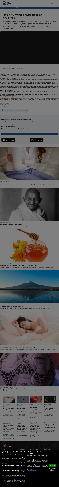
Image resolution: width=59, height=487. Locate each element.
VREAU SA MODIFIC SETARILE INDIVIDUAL (52, 469)
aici (12, 476)
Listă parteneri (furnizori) (32, 470)
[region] (29, 468)
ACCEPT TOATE (52, 465)
